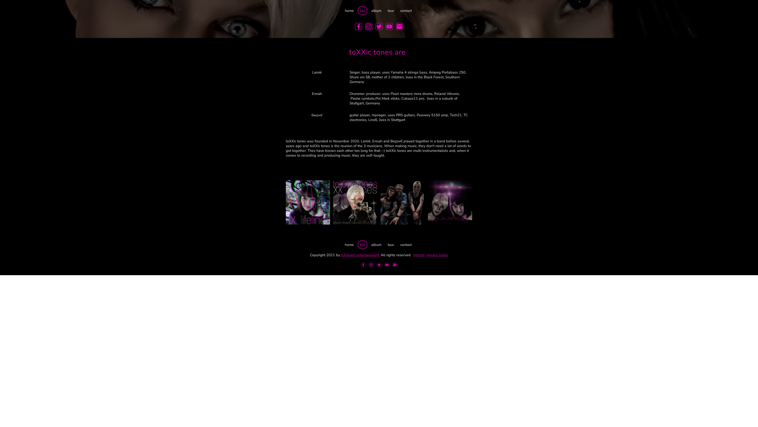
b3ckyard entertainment (360, 255)
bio (362, 10)
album (376, 10)
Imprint (419, 255)
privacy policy (437, 255)
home (349, 10)
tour (391, 10)
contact (406, 10)
